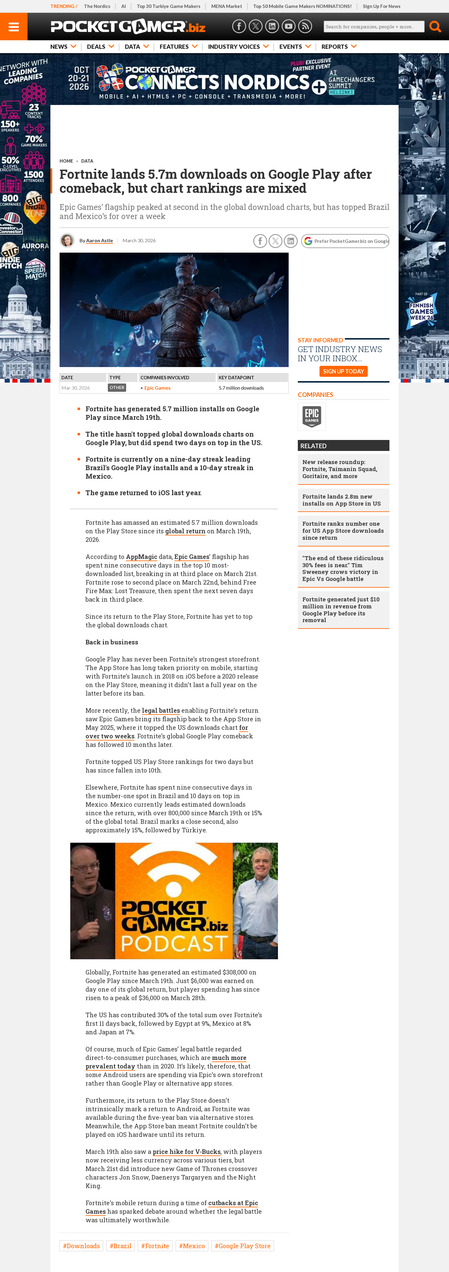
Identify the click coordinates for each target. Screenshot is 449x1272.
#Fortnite (155, 1246)
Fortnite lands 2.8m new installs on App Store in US (341, 499)
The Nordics (97, 6)
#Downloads (81, 1246)
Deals (96, 46)
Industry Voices (234, 46)
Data (132, 46)
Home (66, 161)
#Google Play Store (243, 1246)
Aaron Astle (99, 240)
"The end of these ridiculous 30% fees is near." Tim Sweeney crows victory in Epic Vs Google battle (343, 568)
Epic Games (157, 388)
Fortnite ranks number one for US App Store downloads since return (343, 530)
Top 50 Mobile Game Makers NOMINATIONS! (302, 6)
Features (174, 46)
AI (123, 6)
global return (185, 531)
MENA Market (226, 6)
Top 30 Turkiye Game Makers (168, 6)
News (59, 46)
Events (290, 46)
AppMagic (141, 556)
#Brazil (120, 1246)
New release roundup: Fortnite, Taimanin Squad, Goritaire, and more (339, 469)
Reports (335, 46)
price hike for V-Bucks (187, 1151)
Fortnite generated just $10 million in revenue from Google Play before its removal (341, 609)
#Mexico (192, 1246)
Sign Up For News (381, 6)
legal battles (161, 710)
